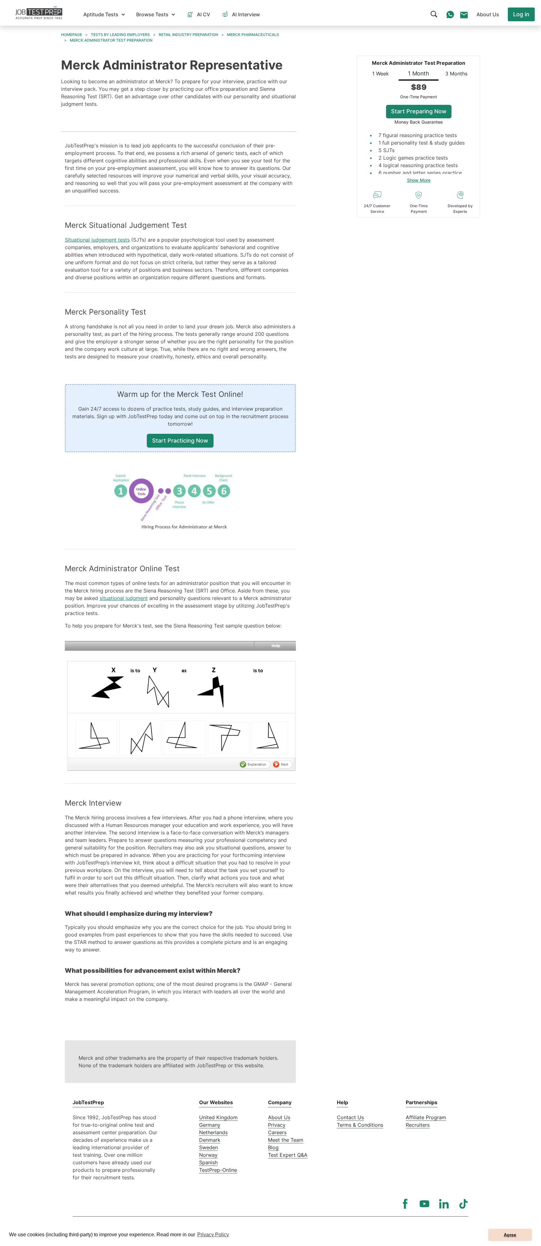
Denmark (209, 1140)
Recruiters (418, 1125)
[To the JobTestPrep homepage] (38, 13)
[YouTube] (425, 1204)
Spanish (208, 1162)
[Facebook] (405, 1204)
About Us (279, 1117)
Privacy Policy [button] (213, 1234)
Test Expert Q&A (287, 1155)
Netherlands (213, 1132)
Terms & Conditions (360, 1125)
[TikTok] (463, 1204)
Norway (208, 1155)
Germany (209, 1125)
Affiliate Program (426, 1117)
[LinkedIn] (444, 1204)
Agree (510, 1234)
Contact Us (350, 1117)
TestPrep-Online (218, 1170)
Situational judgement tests (97, 240)
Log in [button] (521, 14)
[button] (104, 14)
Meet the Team (285, 1140)
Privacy (277, 1125)
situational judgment (124, 598)
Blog (273, 1147)
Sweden (208, 1147)
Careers (277, 1132)
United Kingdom (218, 1117)
